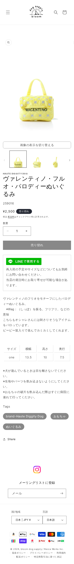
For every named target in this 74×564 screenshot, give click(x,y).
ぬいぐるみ (13, 427)
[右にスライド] (69, 160)
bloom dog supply (31, 549)
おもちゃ (59, 416)
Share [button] (11, 439)
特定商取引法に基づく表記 (48, 556)
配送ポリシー (23, 556)
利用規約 (61, 552)
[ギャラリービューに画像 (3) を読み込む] (55, 159)
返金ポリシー (19, 552)
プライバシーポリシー (41, 552)
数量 (5, 223)
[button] (8, 12)
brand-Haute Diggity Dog (25, 416)
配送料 (11, 216)
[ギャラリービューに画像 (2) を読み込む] (36, 159)
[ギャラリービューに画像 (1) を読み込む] (18, 159)
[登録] (61, 493)
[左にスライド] (4, 160)
